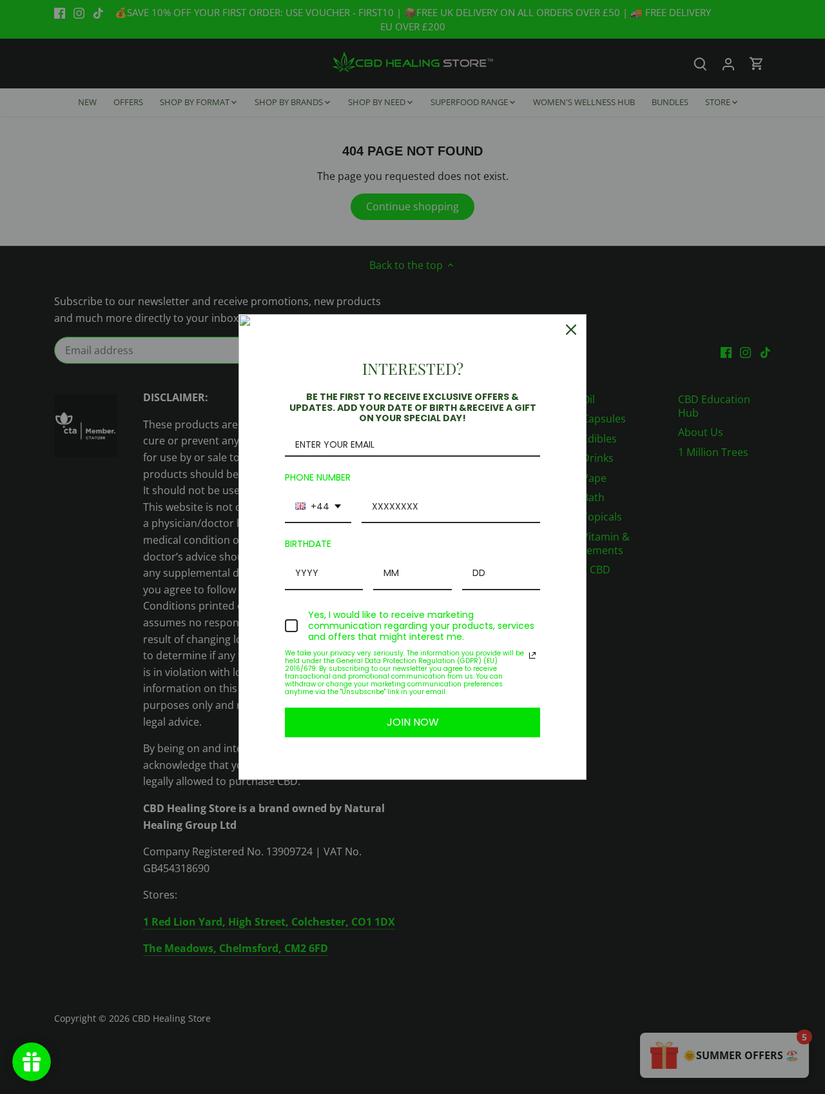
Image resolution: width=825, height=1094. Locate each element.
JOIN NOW (413, 722)
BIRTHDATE (308, 543)
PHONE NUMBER (318, 477)
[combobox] (318, 507)
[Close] (571, 329)
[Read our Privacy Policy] (532, 655)
